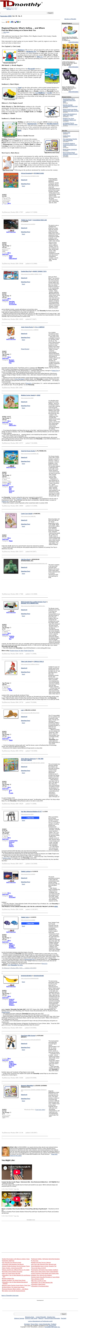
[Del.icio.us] (16, 22)
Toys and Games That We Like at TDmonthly (70, 139)
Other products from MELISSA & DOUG (30, 712)
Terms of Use (52, 1325)
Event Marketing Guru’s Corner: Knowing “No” (44, 1266)
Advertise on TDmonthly (70, 18)
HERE (56, 906)
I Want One (30, 817)
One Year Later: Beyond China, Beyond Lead (43, 1264)
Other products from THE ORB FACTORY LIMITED (32, 762)
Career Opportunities (44, 1324)
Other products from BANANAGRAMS (30, 978)
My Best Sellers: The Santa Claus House (13, 1287)
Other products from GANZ (27, 398)
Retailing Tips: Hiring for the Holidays (41, 1275)
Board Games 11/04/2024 (70, 149)
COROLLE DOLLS (39, 661)
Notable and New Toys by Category (41, 1262)
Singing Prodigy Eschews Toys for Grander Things (16, 1266)
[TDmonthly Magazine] (21, 10)
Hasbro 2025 (66, 132)
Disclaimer (27, 1324)
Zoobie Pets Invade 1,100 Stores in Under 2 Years (16, 1259)
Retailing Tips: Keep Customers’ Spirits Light (69, 119)
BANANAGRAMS (39, 975)
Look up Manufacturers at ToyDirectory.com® (40, 1321)
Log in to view (40, 1109)
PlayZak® (63, 1318)
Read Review (25, 349)
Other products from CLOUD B (28, 224)
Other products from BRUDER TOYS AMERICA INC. (33, 606)
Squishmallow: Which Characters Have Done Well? (69, 100)
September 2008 (5, 16)
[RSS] (8, 22)
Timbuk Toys (55, 370)
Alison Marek (6, 32)
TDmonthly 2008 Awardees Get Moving (13, 1264)
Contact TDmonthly (41, 1317)
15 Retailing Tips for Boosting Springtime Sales (70, 123)
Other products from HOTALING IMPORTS (31, 1039)
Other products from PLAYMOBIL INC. (30, 453)
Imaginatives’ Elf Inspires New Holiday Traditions (44, 1270)
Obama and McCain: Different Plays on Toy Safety (15, 1270)
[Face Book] (12, 22)
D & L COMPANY (40, 327)
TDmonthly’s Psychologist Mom (40, 1286)
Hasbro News (66, 136)
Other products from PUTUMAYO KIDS (30, 176)
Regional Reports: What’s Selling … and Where (15, 1289)
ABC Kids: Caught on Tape (38, 1280)
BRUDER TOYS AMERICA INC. (30, 603)
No (18, 1189)
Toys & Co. (29, 383)
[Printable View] (6, 22)
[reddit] (20, 22)
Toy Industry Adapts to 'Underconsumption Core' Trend (70, 145)
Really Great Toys (29, 650)
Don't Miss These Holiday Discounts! (12, 1271)
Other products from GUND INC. (28, 516)
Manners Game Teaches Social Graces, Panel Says (16, 1285)
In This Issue (34, 1260)
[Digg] (14, 22)
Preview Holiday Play (8, 1278)
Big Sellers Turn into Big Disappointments (13, 1291)
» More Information (73, 42)
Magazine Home (29, 1317)
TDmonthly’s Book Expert (38, 1284)
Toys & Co (44, 963)
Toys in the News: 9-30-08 (38, 1268)
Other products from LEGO (27, 814)
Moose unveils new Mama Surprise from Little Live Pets (71, 110)
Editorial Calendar (19, 1318)
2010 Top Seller (15, 965)
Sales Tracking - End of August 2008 (12, 1268)
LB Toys (19, 498)
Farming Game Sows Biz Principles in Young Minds (45, 1277)
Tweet (23, 186)
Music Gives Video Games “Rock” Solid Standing (44, 1271)
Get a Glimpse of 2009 (37, 1279)
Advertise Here (51, 1317)
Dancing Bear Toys (30, 959)
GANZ (38, 395)
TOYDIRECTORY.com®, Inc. (52, 1327)
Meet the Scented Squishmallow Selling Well (70, 105)
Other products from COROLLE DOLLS (30, 664)
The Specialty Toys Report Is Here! (11, 1262)
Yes (15, 1189)
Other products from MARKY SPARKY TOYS (31, 274)
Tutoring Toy (5, 501)
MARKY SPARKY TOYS (39, 271)
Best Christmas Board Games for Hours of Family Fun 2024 (70, 154)
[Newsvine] (18, 22)
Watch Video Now (11, 232)
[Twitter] (10, 22)
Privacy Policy (34, 1324)
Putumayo (21, 50)
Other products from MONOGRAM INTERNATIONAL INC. (34, 563)
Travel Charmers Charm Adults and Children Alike (45, 1273)
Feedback (53, 1324)
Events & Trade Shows (31, 1318)
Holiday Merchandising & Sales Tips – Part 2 (70, 114)
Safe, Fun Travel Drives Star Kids (11, 1273)
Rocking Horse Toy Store (17, 650)
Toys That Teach (19, 379)
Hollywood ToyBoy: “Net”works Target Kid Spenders (45, 1259)
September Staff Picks (8, 1260)
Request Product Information (52, 1318)
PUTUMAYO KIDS (39, 173)
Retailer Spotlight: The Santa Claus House (13, 1280)
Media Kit (41, 1318)
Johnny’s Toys (7, 858)
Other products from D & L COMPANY (30, 329)
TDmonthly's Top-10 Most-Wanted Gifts (42, 1282)
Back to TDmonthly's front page (10, 1295)
